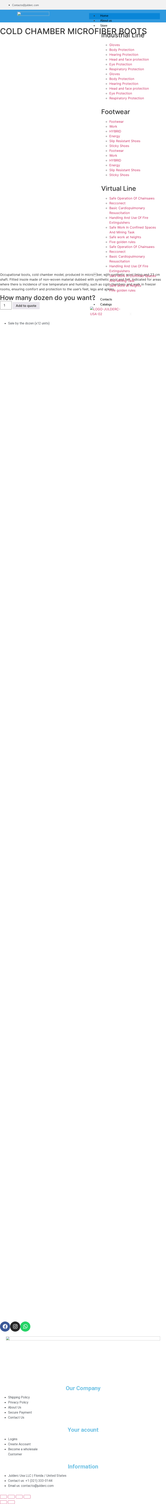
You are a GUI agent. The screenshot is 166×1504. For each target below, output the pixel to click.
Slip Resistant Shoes (124, 141)
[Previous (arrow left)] (3, 1502)
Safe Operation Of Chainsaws (131, 198)
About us (106, 20)
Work (113, 126)
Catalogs (106, 304)
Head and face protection (129, 59)
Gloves (114, 45)
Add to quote (26, 306)
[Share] (19, 1497)
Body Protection (121, 50)
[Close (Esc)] (27, 1497)
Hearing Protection (123, 54)
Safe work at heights (125, 237)
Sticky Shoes (119, 146)
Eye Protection (120, 64)
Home (104, 15)
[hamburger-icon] (155, 14)
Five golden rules (122, 242)
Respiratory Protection (126, 69)
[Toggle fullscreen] (11, 1497)
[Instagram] (15, 1327)
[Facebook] (5, 1327)
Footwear (116, 122)
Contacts (106, 299)
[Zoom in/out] (3, 1497)
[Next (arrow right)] (11, 1502)
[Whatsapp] (25, 1327)
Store (103, 25)
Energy (114, 136)
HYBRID (115, 131)
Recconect (117, 203)
